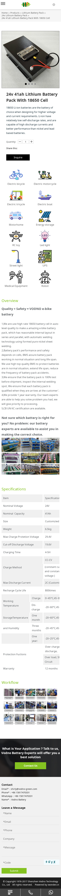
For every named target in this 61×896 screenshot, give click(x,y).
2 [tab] (29, 84)
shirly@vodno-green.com (24, 788)
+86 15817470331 (21, 792)
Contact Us (30, 765)
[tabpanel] (30, 59)
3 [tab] (32, 84)
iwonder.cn (53, 884)
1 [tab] (26, 84)
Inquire (18, 157)
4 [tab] (35, 84)
